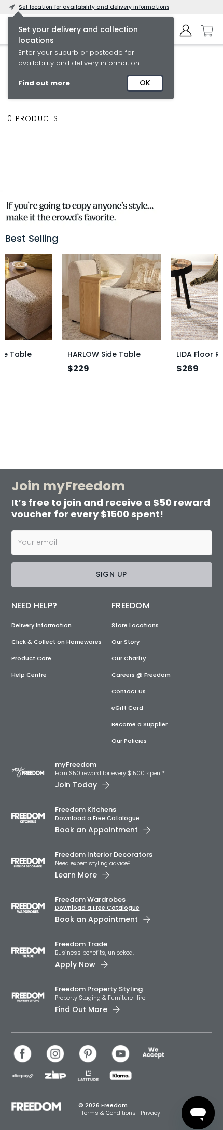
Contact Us (129, 691)
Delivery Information (41, 625)
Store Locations (135, 625)
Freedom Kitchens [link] (85, 809)
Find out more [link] (44, 83)
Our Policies (129, 741)
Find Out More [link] (81, 1009)
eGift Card (127, 708)
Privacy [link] (150, 1113)
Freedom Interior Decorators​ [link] (103, 854)
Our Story (126, 641)
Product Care (31, 658)
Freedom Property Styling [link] (99, 989)
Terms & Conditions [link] (109, 1113)
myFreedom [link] (75, 764)
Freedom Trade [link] (81, 944)
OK (145, 83)
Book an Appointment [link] (96, 830)
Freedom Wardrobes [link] (90, 899)
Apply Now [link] (75, 964)
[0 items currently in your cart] (204, 31)
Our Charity (129, 658)
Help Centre (29, 675)
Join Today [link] (76, 785)
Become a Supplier (140, 724)
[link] (111, 209)
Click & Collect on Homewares (56, 641)
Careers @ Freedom (141, 675)
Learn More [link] (76, 875)
